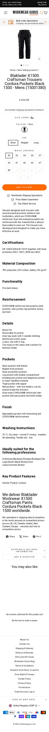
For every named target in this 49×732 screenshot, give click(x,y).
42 (40, 170)
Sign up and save (23, 699)
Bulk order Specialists (27, 21)
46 (28, 177)
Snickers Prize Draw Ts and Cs (24, 670)
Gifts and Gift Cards (24, 657)
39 (9, 163)
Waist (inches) (24, 151)
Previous (4, 22)
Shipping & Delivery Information (24, 550)
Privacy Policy (24, 683)
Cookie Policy (24, 679)
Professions (24, 687)
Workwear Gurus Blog (24, 661)
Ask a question (24, 557)
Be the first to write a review (24, 620)
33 (17, 170)
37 (40, 155)
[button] (24, 620)
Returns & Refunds (24, 653)
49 (9, 170)
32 (17, 155)
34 (24, 155)
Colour (24, 124)
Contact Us (24, 644)
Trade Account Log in (24, 692)
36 (32, 155)
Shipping (20, 110)
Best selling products (28, 70)
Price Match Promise (24, 674)
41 (17, 163)
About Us (24, 640)
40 (32, 170)
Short (13, 142)
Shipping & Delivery (24, 648)
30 (9, 155)
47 (40, 163)
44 (20, 177)
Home (13, 70)
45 (32, 163)
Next (45, 22)
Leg (24, 138)
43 (24, 163)
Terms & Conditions (24, 666)
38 (24, 170)
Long (36, 142)
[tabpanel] (26, 22)
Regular (24, 142)
